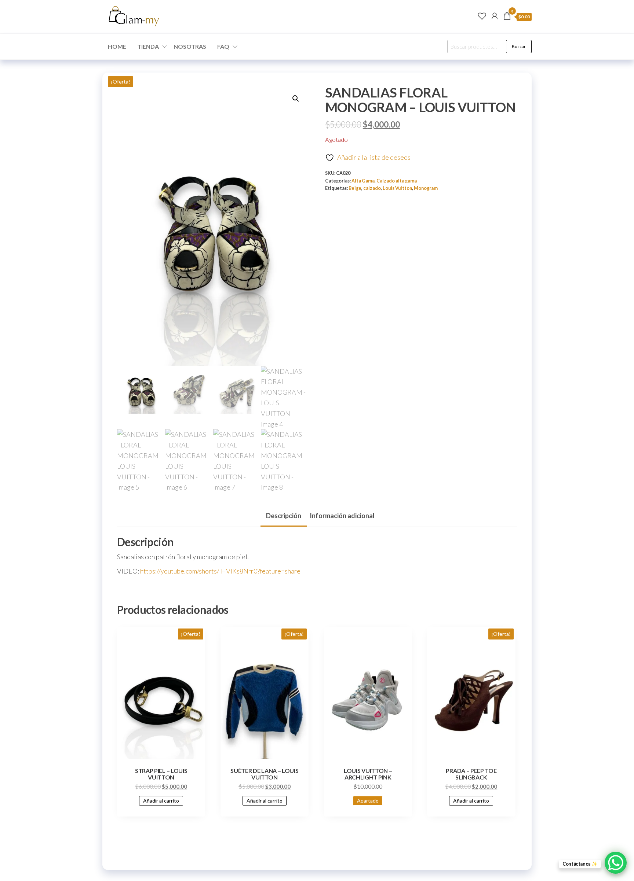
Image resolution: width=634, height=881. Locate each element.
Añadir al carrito (161, 800)
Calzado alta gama (396, 181)
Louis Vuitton (397, 188)
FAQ (223, 46)
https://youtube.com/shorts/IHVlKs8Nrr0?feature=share (220, 571)
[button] (295, 98)
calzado (372, 188)
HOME (117, 46)
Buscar (519, 46)
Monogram (426, 188)
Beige (355, 188)
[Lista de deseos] (482, 16)
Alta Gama (363, 181)
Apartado (368, 800)
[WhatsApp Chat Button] (616, 863)
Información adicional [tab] (342, 516)
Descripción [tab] (283, 516)
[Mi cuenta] (494, 16)
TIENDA (148, 46)
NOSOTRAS (190, 46)
